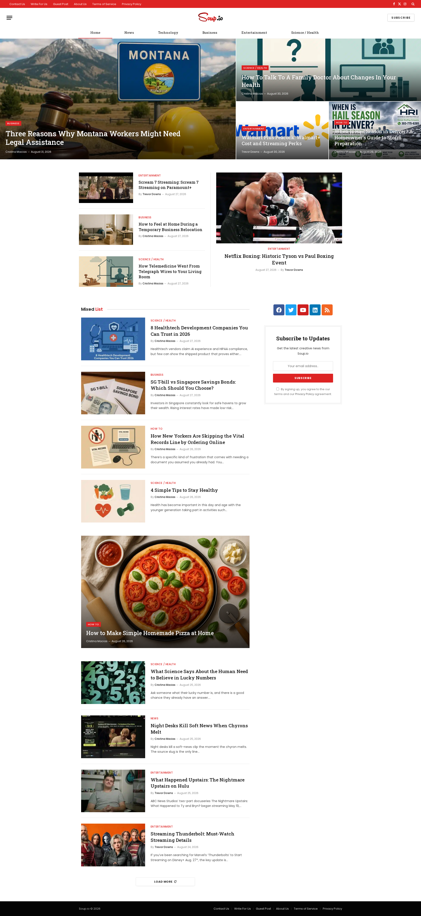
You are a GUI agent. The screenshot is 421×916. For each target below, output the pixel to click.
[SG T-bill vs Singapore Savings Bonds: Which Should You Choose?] (113, 393)
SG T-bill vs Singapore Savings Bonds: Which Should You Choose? (193, 385)
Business (209, 32)
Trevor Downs (250, 152)
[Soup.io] (210, 17)
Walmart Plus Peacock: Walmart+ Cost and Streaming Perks (281, 141)
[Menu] (9, 18)
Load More (163, 882)
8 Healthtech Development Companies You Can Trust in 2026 (199, 331)
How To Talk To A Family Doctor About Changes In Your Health (319, 81)
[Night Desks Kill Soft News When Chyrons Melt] (113, 736)
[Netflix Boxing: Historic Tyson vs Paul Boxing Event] (279, 207)
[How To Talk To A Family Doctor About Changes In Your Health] (328, 70)
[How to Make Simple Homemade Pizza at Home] (165, 592)
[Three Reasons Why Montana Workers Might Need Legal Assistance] (118, 99)
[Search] (412, 4)
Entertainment (254, 32)
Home (95, 32)
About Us (80, 4)
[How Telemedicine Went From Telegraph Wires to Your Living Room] (106, 271)
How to (341, 122)
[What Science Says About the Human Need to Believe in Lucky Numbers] (113, 682)
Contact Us (17, 4)
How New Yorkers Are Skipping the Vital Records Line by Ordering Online (197, 439)
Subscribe (400, 18)
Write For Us (39, 4)
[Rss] (327, 309)
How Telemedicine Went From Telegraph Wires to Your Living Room (170, 271)
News (129, 32)
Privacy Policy (131, 4)
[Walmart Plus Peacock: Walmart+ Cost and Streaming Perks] (282, 130)
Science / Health (305, 32)
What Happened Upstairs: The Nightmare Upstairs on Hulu (197, 783)
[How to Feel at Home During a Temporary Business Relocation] (106, 229)
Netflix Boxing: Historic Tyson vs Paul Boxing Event (279, 259)
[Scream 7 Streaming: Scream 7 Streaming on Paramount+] (106, 187)
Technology (168, 32)
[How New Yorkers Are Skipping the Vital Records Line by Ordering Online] (113, 447)
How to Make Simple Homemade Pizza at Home (150, 633)
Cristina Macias (16, 152)
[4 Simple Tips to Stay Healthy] (113, 501)
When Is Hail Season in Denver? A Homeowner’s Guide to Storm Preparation (373, 137)
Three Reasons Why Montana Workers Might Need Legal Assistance (92, 138)
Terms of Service (104, 4)
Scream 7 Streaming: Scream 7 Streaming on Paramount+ (169, 185)
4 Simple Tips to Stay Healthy (184, 490)
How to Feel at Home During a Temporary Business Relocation (170, 226)
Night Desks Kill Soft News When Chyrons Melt (199, 728)
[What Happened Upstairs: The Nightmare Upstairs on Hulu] (113, 791)
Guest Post (60, 4)
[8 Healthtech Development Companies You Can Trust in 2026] (113, 339)
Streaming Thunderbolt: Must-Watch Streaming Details (192, 837)
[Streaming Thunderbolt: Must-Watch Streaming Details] (113, 845)
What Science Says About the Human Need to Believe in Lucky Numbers (199, 674)
